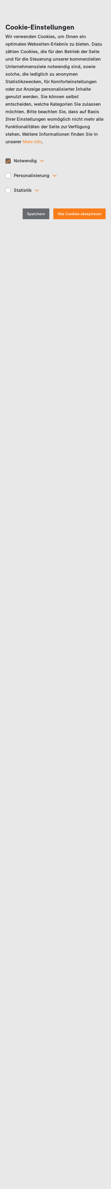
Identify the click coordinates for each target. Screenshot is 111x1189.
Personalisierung (31, 175)
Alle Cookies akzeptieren (79, 214)
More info (32, 141)
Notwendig (25, 160)
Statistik (23, 190)
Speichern (36, 214)
